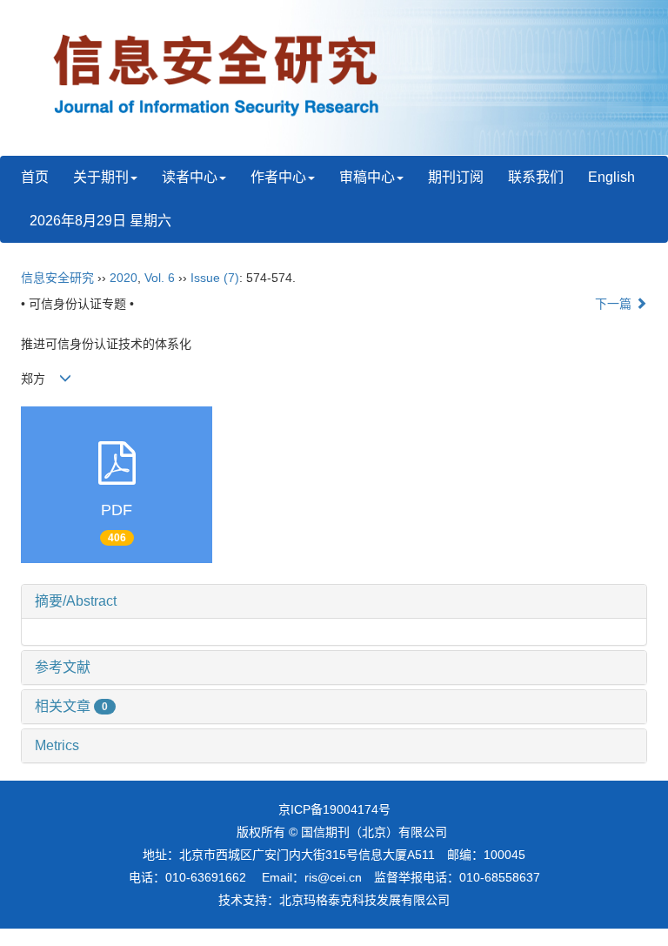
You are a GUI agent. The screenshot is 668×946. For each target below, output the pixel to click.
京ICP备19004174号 (334, 809)
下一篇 (615, 304)
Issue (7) (214, 278)
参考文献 (62, 667)
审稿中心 (367, 177)
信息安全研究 (57, 278)
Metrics (57, 745)
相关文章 (71, 706)
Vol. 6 (159, 278)
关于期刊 (101, 177)
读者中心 (189, 177)
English (611, 177)
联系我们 (536, 177)
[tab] (334, 601)
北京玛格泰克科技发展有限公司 (364, 900)
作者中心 (278, 177)
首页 (35, 177)
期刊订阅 (456, 177)
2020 (123, 278)
